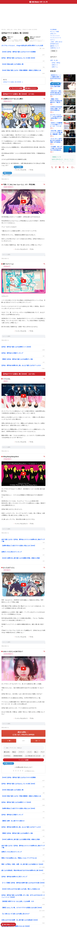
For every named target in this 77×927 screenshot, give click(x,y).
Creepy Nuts (7, 459)
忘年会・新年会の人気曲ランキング (23, 354)
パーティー (21, 752)
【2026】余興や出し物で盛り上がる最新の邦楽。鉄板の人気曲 (23, 559)
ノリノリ (29, 752)
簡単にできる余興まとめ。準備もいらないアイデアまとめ (23, 859)
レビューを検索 (23, 760)
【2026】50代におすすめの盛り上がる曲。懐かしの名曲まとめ (23, 890)
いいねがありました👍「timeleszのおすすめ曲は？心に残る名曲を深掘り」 (37, 923)
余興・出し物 (53, 60)
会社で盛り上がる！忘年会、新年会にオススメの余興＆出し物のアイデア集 (23, 541)
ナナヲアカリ (7, 755)
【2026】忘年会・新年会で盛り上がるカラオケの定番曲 (23, 53)
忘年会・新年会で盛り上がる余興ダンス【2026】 (23, 348)
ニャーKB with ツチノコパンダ (32, 755)
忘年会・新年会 (17, 29)
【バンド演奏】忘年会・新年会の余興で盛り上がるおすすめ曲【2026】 (23, 884)
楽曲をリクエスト (31, 88)
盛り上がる (6, 752)
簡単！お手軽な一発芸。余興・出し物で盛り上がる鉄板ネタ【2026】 (23, 865)
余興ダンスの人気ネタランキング (23, 553)
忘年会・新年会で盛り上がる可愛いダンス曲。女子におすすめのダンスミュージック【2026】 (23, 896)
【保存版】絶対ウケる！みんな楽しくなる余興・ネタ (23, 903)
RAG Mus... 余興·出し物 (7, 29)
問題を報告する (5, 179)
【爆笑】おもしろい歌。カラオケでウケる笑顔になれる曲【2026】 (23, 909)
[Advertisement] (38, 15)
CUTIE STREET (8, 653)
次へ (38, 741)
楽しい (36, 752)
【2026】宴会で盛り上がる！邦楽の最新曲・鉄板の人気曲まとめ (23, 72)
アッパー (43, 752)
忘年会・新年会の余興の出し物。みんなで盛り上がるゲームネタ (23, 367)
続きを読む (23, 733)
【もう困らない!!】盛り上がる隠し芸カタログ (23, 915)
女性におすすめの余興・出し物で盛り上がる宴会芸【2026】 (23, 921)
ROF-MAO (6, 570)
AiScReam (6, 266)
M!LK (5, 381)
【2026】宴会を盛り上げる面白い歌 (23, 65)
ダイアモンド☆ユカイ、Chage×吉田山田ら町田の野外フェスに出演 (23, 47)
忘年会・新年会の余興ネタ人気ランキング (23, 878)
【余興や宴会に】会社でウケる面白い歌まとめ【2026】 (23, 547)
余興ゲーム (55, 67)
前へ (9, 741)
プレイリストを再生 (16, 88)
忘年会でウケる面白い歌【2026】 (30, 29)
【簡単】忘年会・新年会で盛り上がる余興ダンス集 (23, 360)
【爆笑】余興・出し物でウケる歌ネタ (13, 821)
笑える (14, 752)
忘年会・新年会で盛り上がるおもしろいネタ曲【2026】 (23, 59)
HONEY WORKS (8, 187)
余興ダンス (55, 64)
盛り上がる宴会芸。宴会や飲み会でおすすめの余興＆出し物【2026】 (23, 872)
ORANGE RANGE (18, 755)
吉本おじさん (7, 101)
